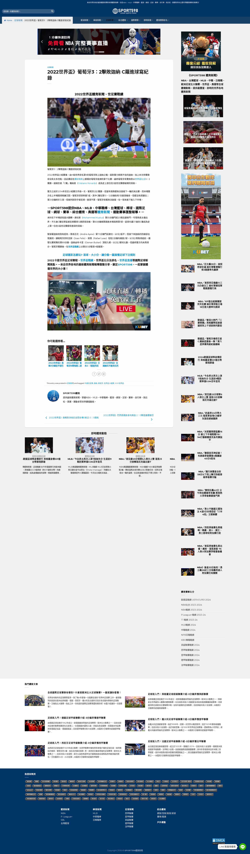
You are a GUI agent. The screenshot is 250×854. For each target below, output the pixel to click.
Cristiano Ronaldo (87, 183)
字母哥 (132, 786)
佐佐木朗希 (130, 781)
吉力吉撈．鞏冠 (186, 781)
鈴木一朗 (144, 798)
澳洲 (65, 790)
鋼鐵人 (56, 786)
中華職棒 (97, 816)
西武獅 (56, 781)
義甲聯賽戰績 (211, 786)
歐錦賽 (86, 798)
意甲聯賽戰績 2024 (190, 655)
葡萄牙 (100, 383)
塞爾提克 (47, 786)
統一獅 (144, 794)
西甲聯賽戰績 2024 (190, 650)
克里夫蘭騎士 (134, 794)
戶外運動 (161, 822)
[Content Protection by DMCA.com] (218, 841)
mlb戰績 (84, 786)
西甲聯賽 (129, 813)
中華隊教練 (104, 786)
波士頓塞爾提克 (211, 790)
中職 (67, 798)
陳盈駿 (83, 790)
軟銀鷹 (91, 790)
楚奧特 (120, 790)
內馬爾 (209, 781)
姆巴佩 (149, 786)
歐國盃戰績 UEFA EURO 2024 (196, 600)
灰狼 (28, 786)
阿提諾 (120, 798)
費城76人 (72, 794)
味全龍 (140, 786)
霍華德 (186, 794)
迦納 (95, 383)
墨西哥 (51, 798)
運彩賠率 (78, 179)
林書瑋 (121, 781)
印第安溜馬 (76, 798)
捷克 (220, 786)
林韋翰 (153, 794)
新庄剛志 (111, 798)
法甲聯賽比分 (102, 781)
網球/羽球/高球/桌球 (166, 813)
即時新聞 (147, 20)
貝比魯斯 (140, 781)
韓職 (36, 781)
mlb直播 (135, 798)
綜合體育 (122, 20)
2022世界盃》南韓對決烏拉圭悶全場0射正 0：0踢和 (73, 417)
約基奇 (194, 786)
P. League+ (66, 816)
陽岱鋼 (29, 781)
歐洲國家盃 (37, 786)
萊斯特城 (42, 798)
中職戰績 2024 (188, 630)
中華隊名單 (66, 786)
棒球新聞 (97, 20)
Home (9, 20)
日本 (193, 794)
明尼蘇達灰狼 (31, 798)
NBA (63, 813)
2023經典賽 (45, 781)
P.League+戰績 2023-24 (193, 615)
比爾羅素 (129, 790)
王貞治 (201, 794)
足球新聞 (18, 20)
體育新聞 (103, 212)
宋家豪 (57, 790)
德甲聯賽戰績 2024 (190, 660)
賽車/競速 (161, 816)
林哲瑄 (153, 798)
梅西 (201, 786)
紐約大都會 (174, 786)
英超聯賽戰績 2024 (190, 645)
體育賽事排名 (161, 20)
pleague (29, 790)
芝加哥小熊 (112, 794)
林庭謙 (169, 794)
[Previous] (42, 41)
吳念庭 (94, 798)
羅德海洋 (148, 790)
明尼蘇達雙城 (198, 790)
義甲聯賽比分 (31, 794)
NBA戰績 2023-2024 (191, 610)
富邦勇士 (209, 794)
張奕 (156, 790)
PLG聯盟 (149, 781)
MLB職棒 (81, 794)
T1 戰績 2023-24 (189, 620)
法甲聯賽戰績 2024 (190, 665)
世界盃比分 (140, 179)
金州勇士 (184, 786)
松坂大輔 (39, 790)
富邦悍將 (93, 786)
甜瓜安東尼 (61, 794)
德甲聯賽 (129, 823)
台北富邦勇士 (102, 790)
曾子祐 (102, 798)
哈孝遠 (90, 794)
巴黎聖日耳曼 (199, 781)
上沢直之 (174, 781)
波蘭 (40, 794)
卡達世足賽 (89, 383)
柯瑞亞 (112, 790)
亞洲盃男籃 (74, 790)
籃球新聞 (84, 20)
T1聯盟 (166, 781)
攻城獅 (113, 786)
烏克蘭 (188, 790)
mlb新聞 (59, 798)
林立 (158, 781)
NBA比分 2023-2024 (191, 605)
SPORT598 (125, 264)
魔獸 (156, 786)
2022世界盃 (119, 383)
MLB (95, 813)
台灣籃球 (65, 823)
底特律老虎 (123, 794)
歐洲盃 (64, 781)
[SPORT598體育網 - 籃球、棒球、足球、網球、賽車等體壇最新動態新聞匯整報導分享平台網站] (125, 11)
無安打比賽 (81, 781)
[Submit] (52, 11)
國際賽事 (135, 20)
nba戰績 (162, 798)
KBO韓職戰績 (187, 640)
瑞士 (127, 798)
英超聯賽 (129, 820)
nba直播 (91, 781)
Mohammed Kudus (93, 217)
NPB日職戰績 (187, 635)
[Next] (155, 41)
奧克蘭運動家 (50, 794)
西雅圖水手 (172, 790)
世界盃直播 (125, 260)
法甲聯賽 (129, 826)
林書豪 (161, 794)
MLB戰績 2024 (188, 625)
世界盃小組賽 (109, 383)
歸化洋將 (48, 790)
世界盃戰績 (86, 260)
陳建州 (177, 794)
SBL (63, 820)
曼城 (180, 790)
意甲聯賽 (129, 816)
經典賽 (217, 781)
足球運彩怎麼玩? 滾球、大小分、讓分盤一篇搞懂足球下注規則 (99, 254)
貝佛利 (112, 781)
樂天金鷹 (138, 790)
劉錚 (163, 790)
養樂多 (72, 781)
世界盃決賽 (123, 786)
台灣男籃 (164, 786)
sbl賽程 (75, 786)
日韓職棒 (97, 820)
